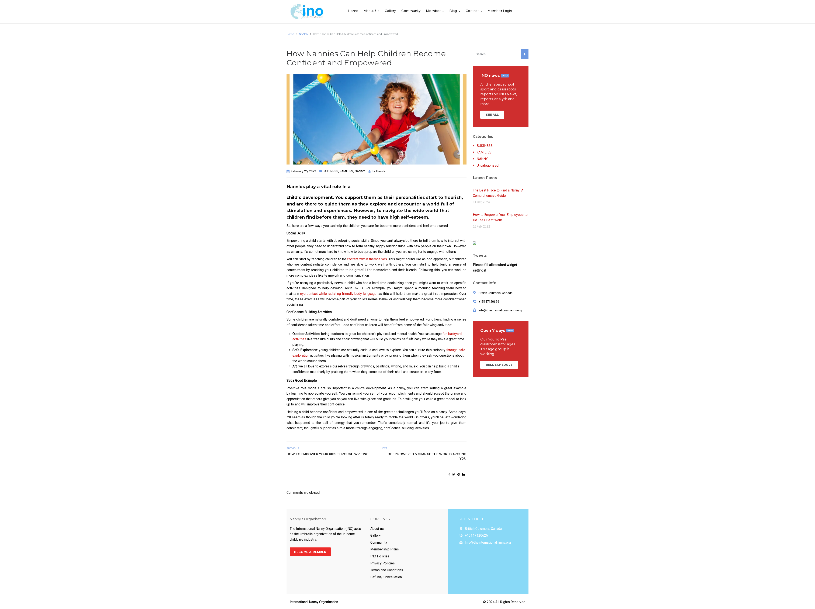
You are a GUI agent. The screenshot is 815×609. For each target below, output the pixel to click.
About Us (371, 11)
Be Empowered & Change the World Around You (427, 456)
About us (377, 529)
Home (353, 11)
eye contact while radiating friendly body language (338, 294)
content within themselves (367, 259)
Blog (453, 11)
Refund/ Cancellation (386, 577)
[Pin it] (458, 474)
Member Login (500, 11)
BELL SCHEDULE (499, 365)
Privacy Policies (382, 563)
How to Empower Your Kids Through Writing (327, 454)
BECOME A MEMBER (310, 552)
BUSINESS (331, 171)
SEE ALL (492, 115)
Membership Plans (384, 549)
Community (410, 11)
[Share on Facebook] (449, 474)
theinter (381, 171)
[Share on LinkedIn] (463, 474)
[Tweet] (453, 474)
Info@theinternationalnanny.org (488, 542)
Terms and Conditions (386, 570)
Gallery (390, 11)
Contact (472, 11)
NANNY (360, 171)
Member (433, 11)
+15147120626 (476, 535)
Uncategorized (488, 165)
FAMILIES (346, 171)
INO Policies (379, 556)
